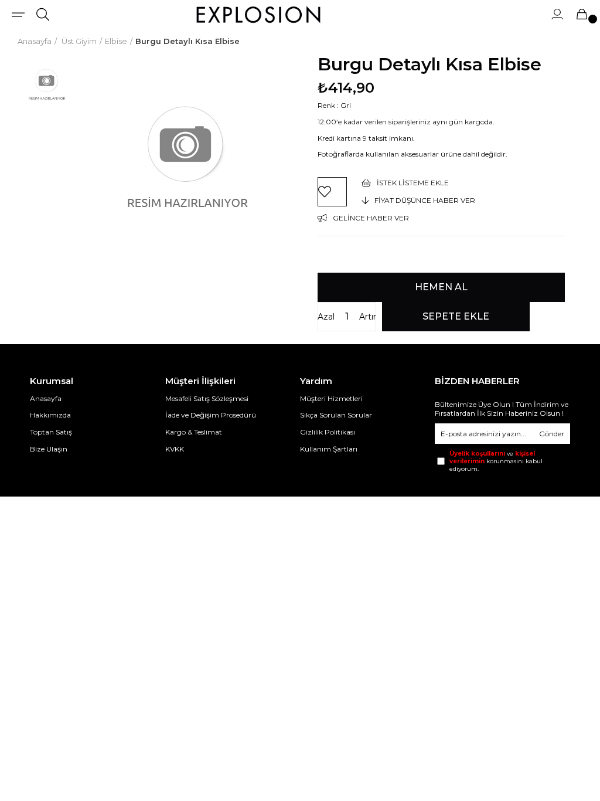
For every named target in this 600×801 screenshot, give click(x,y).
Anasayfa (46, 398)
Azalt (326, 316)
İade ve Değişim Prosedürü (210, 414)
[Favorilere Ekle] (332, 191)
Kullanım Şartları (328, 448)
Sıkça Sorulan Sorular (336, 414)
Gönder (551, 433)
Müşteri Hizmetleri (331, 398)
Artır (367, 316)
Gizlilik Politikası (327, 431)
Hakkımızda (50, 414)
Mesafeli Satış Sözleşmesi (206, 398)
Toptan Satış (51, 431)
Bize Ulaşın (48, 448)
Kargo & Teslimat (193, 431)
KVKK (174, 448)
